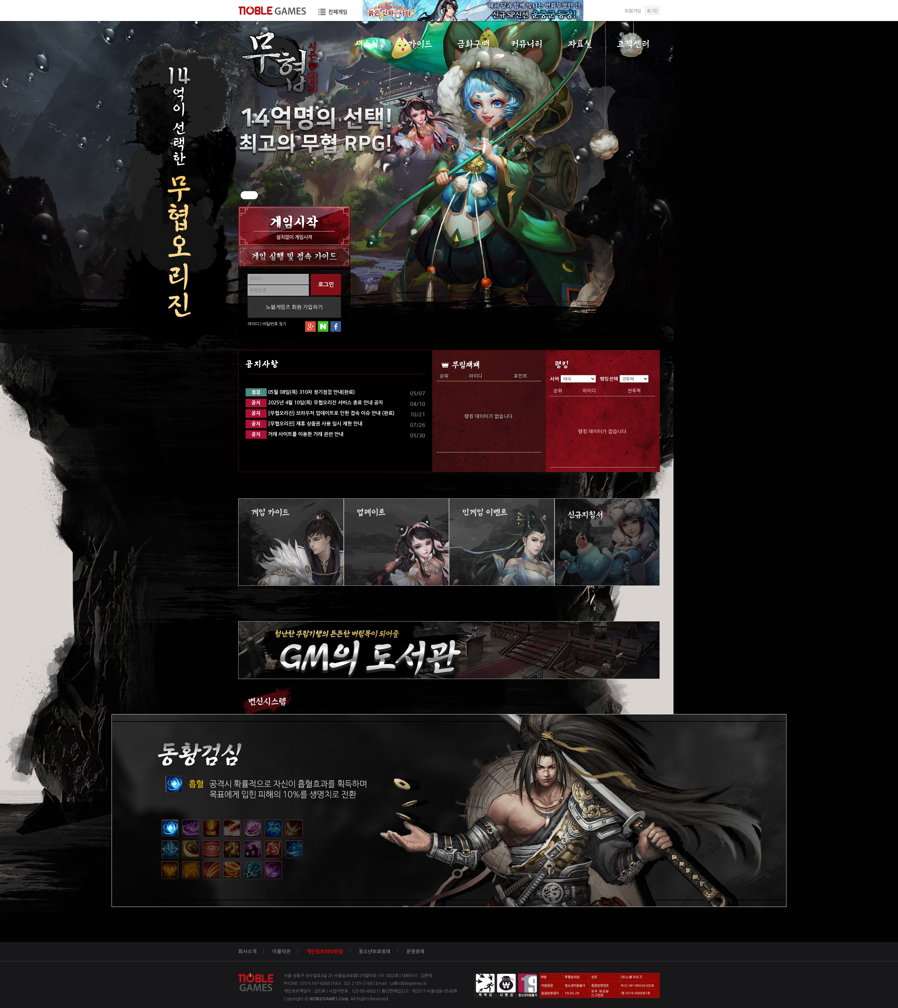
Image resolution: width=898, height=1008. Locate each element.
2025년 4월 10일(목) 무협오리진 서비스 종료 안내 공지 (317, 402)
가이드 (420, 44)
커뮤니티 (527, 44)
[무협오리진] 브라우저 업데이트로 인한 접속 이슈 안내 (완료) (323, 413)
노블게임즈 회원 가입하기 (294, 307)
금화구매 (473, 44)
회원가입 (632, 10)
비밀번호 (270, 324)
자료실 (580, 44)
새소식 (367, 44)
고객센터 (633, 44)
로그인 (652, 10)
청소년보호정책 (374, 951)
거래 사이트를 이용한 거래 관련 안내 (297, 434)
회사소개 (247, 951)
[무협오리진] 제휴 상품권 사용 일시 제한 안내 (307, 423)
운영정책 (415, 951)
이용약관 (281, 951)
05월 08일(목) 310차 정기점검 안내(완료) (303, 392)
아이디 (253, 324)
